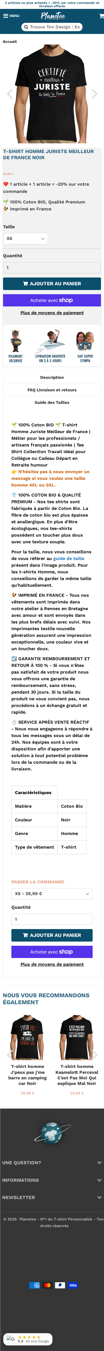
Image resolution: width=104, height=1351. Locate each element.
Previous (9, 93)
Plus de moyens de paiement (52, 312)
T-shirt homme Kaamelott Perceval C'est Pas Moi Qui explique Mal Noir (76, 1075)
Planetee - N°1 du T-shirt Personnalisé (55, 1219)
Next (94, 93)
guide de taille (68, 558)
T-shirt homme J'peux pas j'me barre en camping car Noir (27, 1075)
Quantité (12, 255)
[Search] (25, 27)
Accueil (10, 41)
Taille (9, 226)
